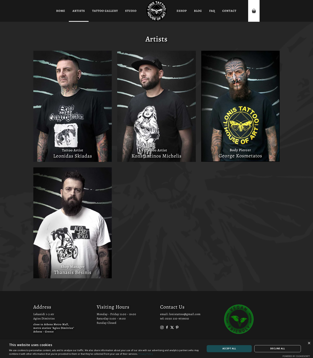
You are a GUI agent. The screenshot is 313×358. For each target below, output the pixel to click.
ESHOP (182, 11)
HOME (60, 11)
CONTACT (229, 11)
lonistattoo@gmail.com (185, 314)
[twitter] (172, 327)
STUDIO (131, 11)
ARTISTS (78, 11)
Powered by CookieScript (296, 356)
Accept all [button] (229, 348)
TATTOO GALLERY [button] (105, 11)
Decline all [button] (277, 348)
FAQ (212, 11)
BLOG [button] (198, 11)
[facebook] (167, 327)
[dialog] (156, 348)
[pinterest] (177, 327)
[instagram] (162, 327)
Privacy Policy (145, 353)
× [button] (309, 343)
